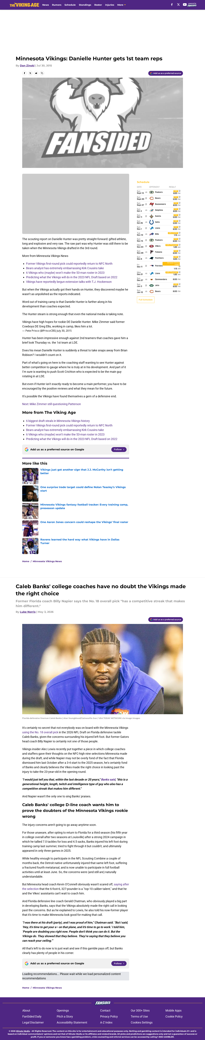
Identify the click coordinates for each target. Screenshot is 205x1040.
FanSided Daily (31, 1016)
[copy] (42, 73)
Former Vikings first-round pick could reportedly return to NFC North (69, 263)
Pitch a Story (65, 1016)
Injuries (109, 4)
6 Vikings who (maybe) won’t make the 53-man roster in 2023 (65, 272)
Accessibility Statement (72, 1022)
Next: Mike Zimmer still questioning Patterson (51, 404)
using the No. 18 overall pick (40, 732)
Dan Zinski (27, 65)
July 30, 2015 (64, 330)
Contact (105, 1010)
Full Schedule (146, 299)
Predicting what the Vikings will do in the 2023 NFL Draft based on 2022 (71, 277)
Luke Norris (28, 611)
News (45, 4)
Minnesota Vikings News (47, 561)
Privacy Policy (109, 1016)
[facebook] (172, 4)
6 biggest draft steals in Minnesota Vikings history (58, 421)
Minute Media (23, 1031)
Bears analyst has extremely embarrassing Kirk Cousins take (65, 268)
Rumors (56, 4)
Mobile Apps (173, 1010)
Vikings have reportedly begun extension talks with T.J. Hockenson (69, 281)
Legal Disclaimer (33, 1022)
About (26, 1010)
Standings (85, 4)
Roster (98, 4)
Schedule (70, 4)
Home (25, 561)
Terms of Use (139, 1016)
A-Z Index (106, 1022)
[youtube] (185, 4)
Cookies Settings (141, 1022)
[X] (178, 4)
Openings (63, 1010)
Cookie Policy (174, 1016)
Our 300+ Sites (140, 1010)
